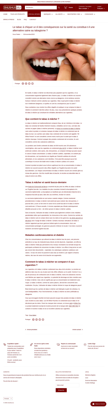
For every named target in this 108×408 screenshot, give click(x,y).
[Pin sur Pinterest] (26, 83)
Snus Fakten (16, 34)
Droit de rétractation (91, 380)
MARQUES (47, 14)
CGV (86, 377)
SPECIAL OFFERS (34, 14)
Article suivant (76, 329)
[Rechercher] (59, 7)
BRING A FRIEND (8, 19)
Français (6, 398)
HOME (5, 14)
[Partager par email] (32, 83)
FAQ (25, 19)
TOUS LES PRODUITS (17, 14)
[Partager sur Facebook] (23, 83)
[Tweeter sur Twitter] (29, 83)
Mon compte (83, 8)
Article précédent (32, 329)
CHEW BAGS (89, 14)
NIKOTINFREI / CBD (73, 14)
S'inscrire (61, 390)
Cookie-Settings (90, 383)
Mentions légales (90, 375)
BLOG (19, 19)
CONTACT (33, 19)
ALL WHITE (59, 14)
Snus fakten (32, 315)
